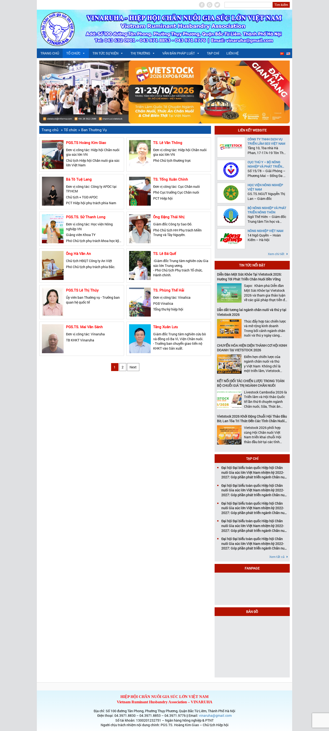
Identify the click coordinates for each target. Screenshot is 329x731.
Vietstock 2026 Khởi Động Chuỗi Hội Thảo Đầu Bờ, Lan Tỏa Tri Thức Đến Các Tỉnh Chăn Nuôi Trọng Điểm (252, 418)
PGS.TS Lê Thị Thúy (82, 290)
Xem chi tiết (276, 254)
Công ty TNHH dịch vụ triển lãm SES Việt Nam (266, 141)
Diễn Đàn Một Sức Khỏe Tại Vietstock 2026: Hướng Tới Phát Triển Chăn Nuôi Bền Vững (249, 276)
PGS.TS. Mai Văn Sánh (84, 326)
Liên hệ (232, 53)
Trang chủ (49, 53)
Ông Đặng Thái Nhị (168, 216)
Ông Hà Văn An (78, 253)
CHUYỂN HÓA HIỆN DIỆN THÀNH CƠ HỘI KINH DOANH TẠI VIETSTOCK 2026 (252, 347)
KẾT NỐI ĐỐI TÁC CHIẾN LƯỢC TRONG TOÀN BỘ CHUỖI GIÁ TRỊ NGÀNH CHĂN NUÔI (250, 383)
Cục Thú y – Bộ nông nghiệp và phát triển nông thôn (265, 164)
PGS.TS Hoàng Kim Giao (86, 142)
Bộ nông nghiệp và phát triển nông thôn (267, 210)
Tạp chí (213, 53)
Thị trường (140, 53)
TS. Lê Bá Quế (164, 253)
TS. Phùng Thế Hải (168, 290)
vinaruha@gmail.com (215, 715)
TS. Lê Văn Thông (167, 142)
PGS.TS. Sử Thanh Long (85, 216)
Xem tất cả (277, 557)
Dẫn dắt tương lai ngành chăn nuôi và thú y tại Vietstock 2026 (251, 312)
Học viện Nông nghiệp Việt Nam (265, 187)
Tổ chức (73, 53)
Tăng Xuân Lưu (165, 326)
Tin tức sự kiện (105, 53)
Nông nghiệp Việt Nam (265, 231)
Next (133, 367)
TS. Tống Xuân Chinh (170, 179)
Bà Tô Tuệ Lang (79, 179)
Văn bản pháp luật (178, 53)
